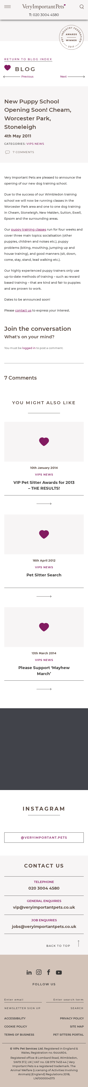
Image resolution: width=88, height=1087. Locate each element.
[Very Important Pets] (44, 9)
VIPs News (35, 143)
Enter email (13, 999)
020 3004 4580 (44, 15)
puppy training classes (28, 229)
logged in (29, 348)
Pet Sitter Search (44, 575)
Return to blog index (28, 59)
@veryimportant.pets (44, 837)
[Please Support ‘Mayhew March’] (44, 689)
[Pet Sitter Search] (44, 596)
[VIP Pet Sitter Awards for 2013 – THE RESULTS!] (44, 503)
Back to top (58, 945)
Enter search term (68, 999)
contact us (23, 310)
